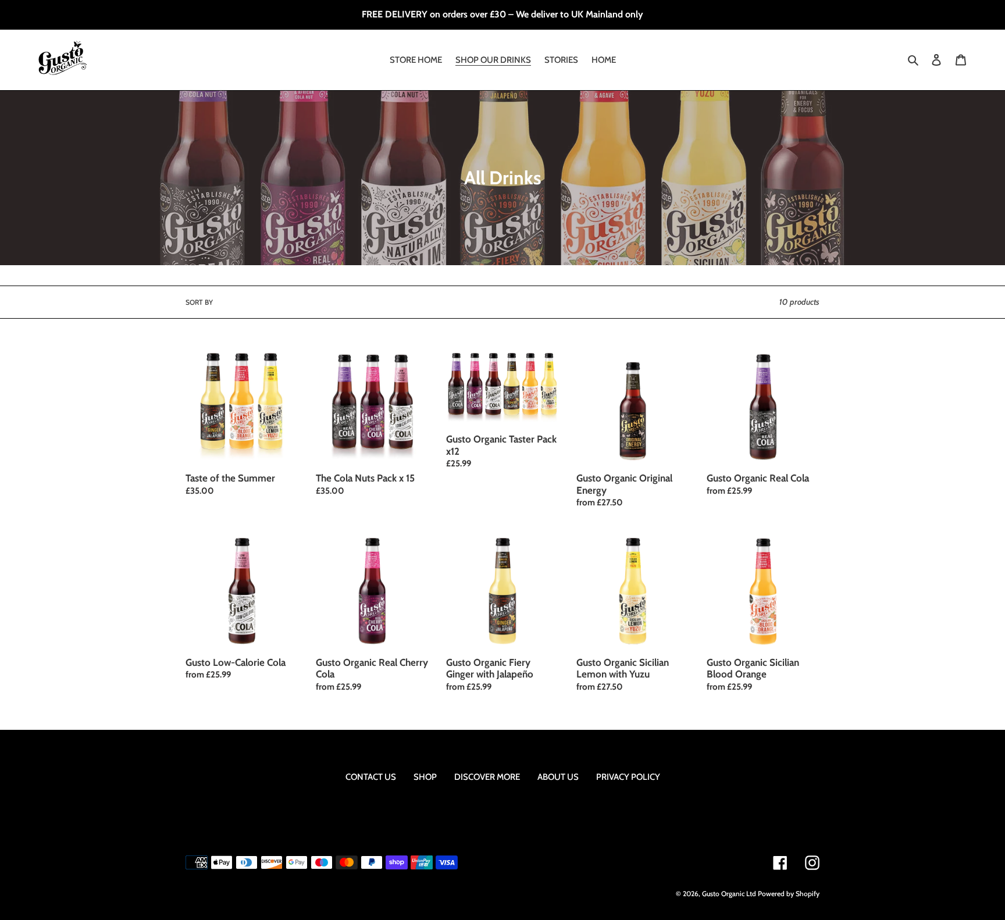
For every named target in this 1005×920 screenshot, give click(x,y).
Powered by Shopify (788, 893)
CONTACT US (370, 777)
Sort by (199, 302)
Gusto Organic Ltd (729, 893)
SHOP (425, 777)
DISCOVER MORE (487, 777)
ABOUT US (558, 777)
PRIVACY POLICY (628, 777)
